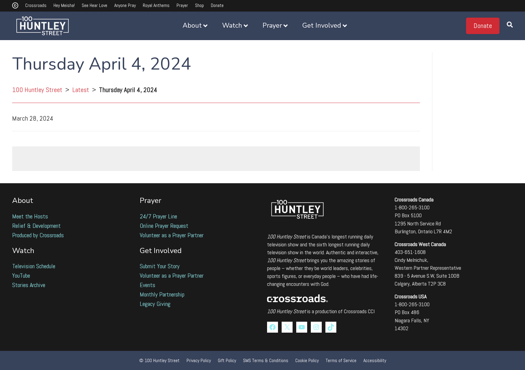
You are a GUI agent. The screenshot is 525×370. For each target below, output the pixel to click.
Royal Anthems (156, 5)
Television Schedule (33, 266)
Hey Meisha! (64, 5)
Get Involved (321, 25)
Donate (217, 5)
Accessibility (374, 360)
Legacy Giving (155, 304)
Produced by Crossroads (38, 235)
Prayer (182, 5)
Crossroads (35, 5)
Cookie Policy (307, 360)
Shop (199, 5)
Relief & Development (36, 226)
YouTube (21, 275)
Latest (80, 89)
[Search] (506, 26)
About (192, 25)
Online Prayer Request (164, 226)
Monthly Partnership (162, 294)
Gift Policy (227, 360)
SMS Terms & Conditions (265, 360)
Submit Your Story (160, 266)
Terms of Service (341, 360)
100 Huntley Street (37, 89)
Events (147, 285)
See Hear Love (94, 5)
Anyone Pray (125, 5)
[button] (482, 26)
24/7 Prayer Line (158, 216)
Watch (232, 25)
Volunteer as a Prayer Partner (172, 235)
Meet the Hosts (30, 216)
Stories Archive (28, 285)
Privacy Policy (199, 360)
